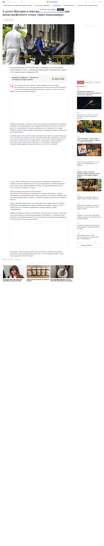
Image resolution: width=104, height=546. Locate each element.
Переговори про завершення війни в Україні (18, 5)
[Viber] (88, 1)
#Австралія (10, 259)
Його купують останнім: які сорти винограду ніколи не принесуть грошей (87, 116)
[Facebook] (85, 2)
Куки (53, 9)
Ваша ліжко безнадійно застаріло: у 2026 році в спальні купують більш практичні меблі (88, 207)
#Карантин (18, 259)
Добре (60, 9)
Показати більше (86, 245)
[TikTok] (100, 2)
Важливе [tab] (97, 82)
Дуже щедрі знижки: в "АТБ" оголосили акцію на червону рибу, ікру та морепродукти (88, 237)
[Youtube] (93, 2)
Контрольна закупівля (42, 5)
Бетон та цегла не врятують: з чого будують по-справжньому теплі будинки (88, 163)
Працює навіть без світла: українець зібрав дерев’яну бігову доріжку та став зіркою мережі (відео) (88, 174)
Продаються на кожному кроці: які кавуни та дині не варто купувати (88, 197)
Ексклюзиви (57, 5)
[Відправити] (22, 2)
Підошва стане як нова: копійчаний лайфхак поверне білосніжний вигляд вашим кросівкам (89, 217)
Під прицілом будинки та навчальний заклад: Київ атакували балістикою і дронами (89, 93)
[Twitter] (96, 2)
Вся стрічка (80, 86)
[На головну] (52, 2)
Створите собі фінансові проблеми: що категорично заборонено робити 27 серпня (88, 227)
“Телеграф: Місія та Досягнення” (87, 5)
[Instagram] (98, 2)
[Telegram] (91, 2)
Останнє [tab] (80, 82)
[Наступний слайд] (102, 5)
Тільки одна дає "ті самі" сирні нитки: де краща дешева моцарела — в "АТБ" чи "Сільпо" (88, 140)
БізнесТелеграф (69, 5)
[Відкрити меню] (3, 2)
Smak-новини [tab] (89, 82)
